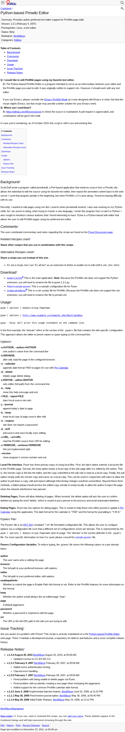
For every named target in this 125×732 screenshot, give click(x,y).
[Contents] (20, 182)
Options (6, 160)
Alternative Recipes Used (14, 147)
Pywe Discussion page (100, 232)
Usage (10, 64)
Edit (2, 725)
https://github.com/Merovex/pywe (24, 111)
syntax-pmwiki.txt (16, 290)
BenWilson (19, 36)
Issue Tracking (15, 68)
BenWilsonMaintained (11, 708)
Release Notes (15, 72)
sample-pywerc (83, 537)
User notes (6, 716)
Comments (13, 56)
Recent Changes (31, 725)
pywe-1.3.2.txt (14, 278)
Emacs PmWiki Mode (56, 99)
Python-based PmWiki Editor (104, 634)
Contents (7, 131)
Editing (17, 40)
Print (18, 725)
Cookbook (5, 8)
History (10, 725)
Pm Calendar (61, 367)
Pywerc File (8, 164)
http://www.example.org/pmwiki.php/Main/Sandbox (53, 315)
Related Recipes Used (13, 143)
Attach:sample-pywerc (19, 286)
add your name (75, 716)
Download (12, 60)
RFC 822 (28, 524)
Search (45, 725)
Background (13, 52)
